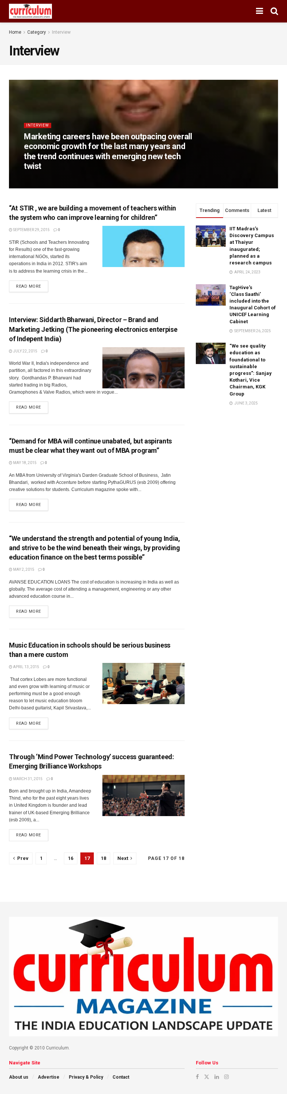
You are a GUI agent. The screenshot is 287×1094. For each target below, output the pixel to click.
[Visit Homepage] (30, 11)
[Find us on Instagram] (226, 1077)
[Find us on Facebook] (197, 1077)
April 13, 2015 (25, 667)
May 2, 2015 (23, 569)
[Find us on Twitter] (206, 1077)
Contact (120, 1077)
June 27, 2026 (81, 180)
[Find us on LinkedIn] (217, 1077)
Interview (61, 32)
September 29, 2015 (31, 230)
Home (15, 32)
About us (18, 1077)
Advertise (48, 1077)
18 (103, 858)
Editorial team (45, 180)
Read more (32, 285)
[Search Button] (274, 11)
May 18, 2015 (24, 463)
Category (36, 32)
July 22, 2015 (24, 351)
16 (70, 858)
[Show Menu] (259, 11)
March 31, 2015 (27, 779)
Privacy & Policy (86, 1077)
